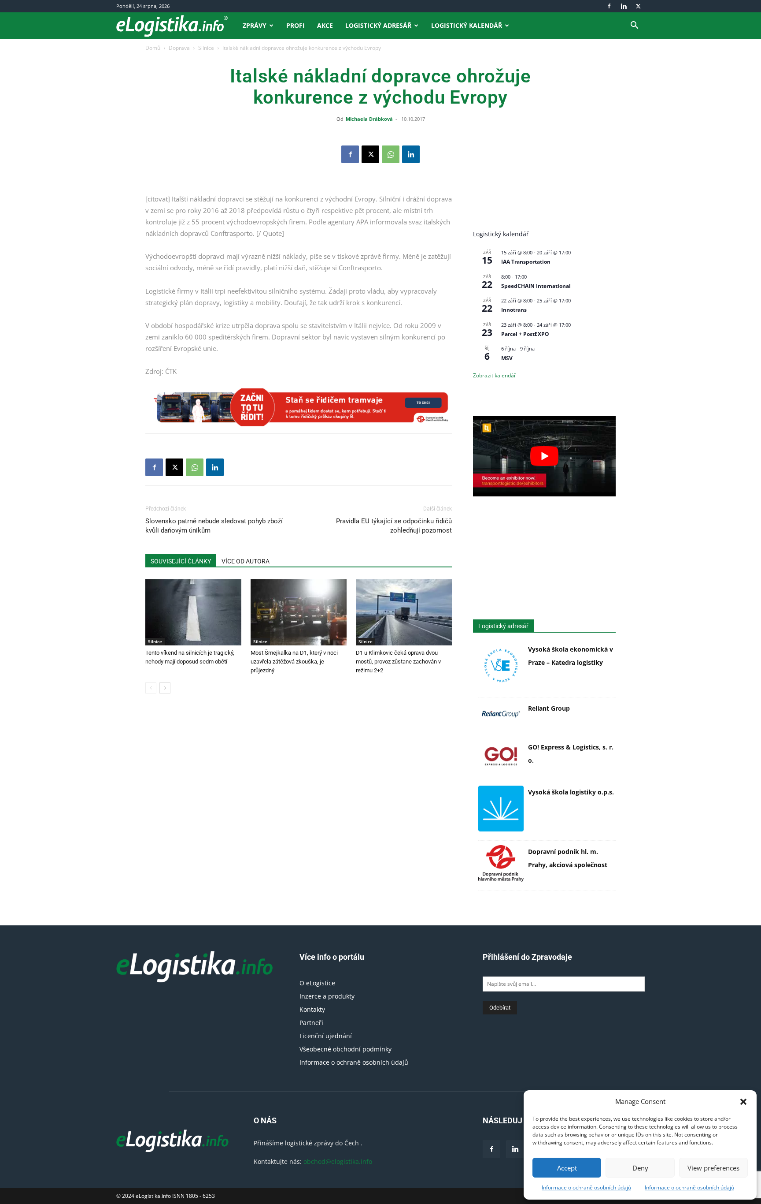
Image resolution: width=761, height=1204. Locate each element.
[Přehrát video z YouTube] (544, 456)
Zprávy (254, 25)
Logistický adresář (378, 25)
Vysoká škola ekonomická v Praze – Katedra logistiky (570, 656)
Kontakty (312, 1009)
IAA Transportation (525, 261)
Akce (325, 25)
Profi (295, 25)
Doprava (179, 48)
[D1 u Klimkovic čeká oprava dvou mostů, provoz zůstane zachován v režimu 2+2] (404, 612)
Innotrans (514, 309)
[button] (743, 1101)
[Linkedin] (623, 6)
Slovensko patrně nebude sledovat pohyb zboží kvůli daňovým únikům (214, 525)
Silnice (206, 48)
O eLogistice (317, 983)
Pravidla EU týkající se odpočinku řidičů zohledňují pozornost (394, 525)
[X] (638, 6)
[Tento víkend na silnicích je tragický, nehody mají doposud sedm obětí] (193, 612)
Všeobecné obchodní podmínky (345, 1049)
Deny (640, 1167)
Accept (567, 1167)
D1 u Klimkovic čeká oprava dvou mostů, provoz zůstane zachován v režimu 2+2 (398, 661)
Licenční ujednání (325, 1036)
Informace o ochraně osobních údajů (586, 1187)
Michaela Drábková (369, 119)
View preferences (713, 1167)
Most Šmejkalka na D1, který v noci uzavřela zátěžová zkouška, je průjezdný (294, 661)
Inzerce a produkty (327, 996)
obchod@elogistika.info (337, 1161)
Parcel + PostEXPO (525, 334)
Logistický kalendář (466, 25)
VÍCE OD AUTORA (246, 561)
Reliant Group (549, 708)
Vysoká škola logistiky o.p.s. (571, 792)
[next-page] (164, 687)
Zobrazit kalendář (494, 375)
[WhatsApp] (390, 154)
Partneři (311, 1022)
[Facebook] (609, 6)
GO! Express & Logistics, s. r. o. (570, 753)
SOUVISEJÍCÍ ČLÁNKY (181, 561)
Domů (152, 48)
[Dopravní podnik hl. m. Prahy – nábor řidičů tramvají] (298, 407)
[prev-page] (150, 687)
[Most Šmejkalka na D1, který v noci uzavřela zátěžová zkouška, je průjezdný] (299, 612)
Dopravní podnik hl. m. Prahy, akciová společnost (567, 858)
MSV (507, 358)
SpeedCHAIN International (536, 286)
